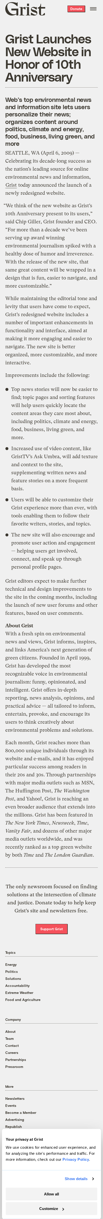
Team (9, 1038)
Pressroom (14, 1066)
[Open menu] (93, 9)
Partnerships (15, 1059)
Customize (48, 1208)
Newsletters (14, 1098)
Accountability (17, 985)
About (10, 1031)
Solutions (13, 978)
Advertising (14, 1119)
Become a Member (20, 1112)
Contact (12, 1045)
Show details (76, 1179)
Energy (11, 964)
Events (10, 1105)
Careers (11, 1052)
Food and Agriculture (22, 999)
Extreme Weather (19, 992)
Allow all (51, 1194)
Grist (11, 185)
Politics (11, 971)
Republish (13, 1126)
